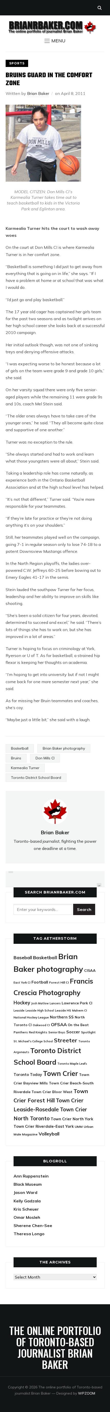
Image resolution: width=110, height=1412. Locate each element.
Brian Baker (38, 93)
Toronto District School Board (36, 777)
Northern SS (62, 1017)
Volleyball (49, 1133)
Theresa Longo (29, 1233)
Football (39, 982)
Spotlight (88, 1032)
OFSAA (59, 1024)
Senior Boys (56, 1032)
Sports (17, 63)
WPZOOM (86, 1393)
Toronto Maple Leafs (72, 1063)
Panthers (21, 1032)
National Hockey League (31, 1017)
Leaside (19, 1010)
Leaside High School (40, 1010)
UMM (79, 1127)
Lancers (55, 1003)
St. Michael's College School (33, 1041)
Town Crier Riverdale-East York (44, 1126)
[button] (55, 40)
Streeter (65, 1040)
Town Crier (60, 1073)
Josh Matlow (40, 1003)
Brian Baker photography (64, 748)
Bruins (16, 758)
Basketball (19, 748)
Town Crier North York (72, 1118)
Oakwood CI (41, 1025)
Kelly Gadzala (27, 1200)
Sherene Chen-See (33, 1225)
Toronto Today (28, 1074)
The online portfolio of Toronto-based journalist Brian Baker (55, 1347)
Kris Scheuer (26, 1209)
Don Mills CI (45, 758)
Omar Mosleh (27, 1217)
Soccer (73, 1031)
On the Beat (78, 1025)
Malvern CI (79, 1010)
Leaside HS (63, 1010)
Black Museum (28, 1184)
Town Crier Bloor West (51, 1092)
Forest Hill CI (59, 982)
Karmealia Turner (25, 768)
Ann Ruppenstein (31, 1176)
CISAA (90, 970)
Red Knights (38, 1032)
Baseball (23, 957)
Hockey (22, 1003)
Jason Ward (25, 1192)
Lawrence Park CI (77, 1003)
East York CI (22, 982)
